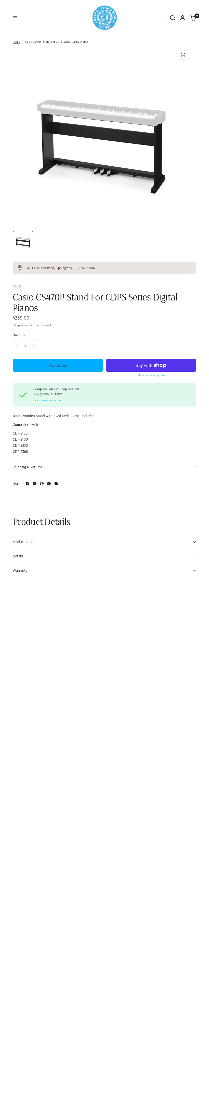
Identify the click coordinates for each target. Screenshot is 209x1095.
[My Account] (183, 17)
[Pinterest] (42, 484)
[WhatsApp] (49, 484)
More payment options (151, 375)
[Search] (172, 17)
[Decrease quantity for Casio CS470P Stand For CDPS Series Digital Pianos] (17, 345)
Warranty (20, 570)
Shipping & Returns (27, 467)
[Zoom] (183, 55)
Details (18, 556)
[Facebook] (27, 484)
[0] (192, 17)
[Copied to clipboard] (56, 484)
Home (16, 42)
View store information (47, 400)
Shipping (18, 325)
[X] (35, 484)
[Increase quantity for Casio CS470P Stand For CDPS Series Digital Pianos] (34, 345)
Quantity (19, 335)
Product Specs (23, 541)
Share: (17, 483)
